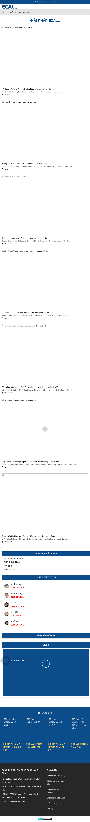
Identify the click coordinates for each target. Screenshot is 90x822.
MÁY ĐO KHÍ (8, 566)
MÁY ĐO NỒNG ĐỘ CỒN (13, 558)
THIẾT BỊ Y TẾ (9, 570)
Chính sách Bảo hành (56, 798)
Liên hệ (50, 809)
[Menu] (86, 7)
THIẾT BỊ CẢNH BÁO (12, 562)
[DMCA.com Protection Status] (45, 819)
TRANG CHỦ (7, 13)
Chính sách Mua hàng (56, 776)
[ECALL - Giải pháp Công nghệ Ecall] (14, 6)
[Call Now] (6, 660)
